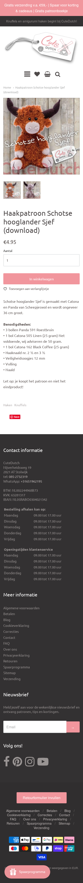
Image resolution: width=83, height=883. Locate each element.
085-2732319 (18, 476)
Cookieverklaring (16, 625)
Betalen (9, 614)
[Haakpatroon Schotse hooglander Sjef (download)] (12, 190)
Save (16, 416)
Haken (7, 405)
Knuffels (20, 405)
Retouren (10, 661)
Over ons (10, 649)
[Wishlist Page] (37, 74)
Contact (9, 637)
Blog (6, 620)
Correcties (11, 631)
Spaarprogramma (16, 667)
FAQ (6, 643)
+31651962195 (31, 481)
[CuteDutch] (41, 48)
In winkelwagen (41, 279)
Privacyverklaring (16, 655)
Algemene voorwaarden (21, 608)
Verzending (12, 679)
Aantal (7, 251)
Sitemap (9, 673)
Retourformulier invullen (41, 797)
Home (7, 87)
